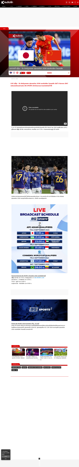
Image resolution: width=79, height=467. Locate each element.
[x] (69, 2)
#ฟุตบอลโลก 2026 (16, 367)
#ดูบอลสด (24, 367)
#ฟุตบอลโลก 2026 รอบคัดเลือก (35, 367)
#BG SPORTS (47, 367)
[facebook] (66, 2)
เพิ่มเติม (3, 454)
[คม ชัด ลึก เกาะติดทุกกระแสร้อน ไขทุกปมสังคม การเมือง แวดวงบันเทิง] (39, 2)
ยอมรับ (6, 456)
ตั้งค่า (6, 458)
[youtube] (72, 2)
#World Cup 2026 (56, 367)
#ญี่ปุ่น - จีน (14, 370)
